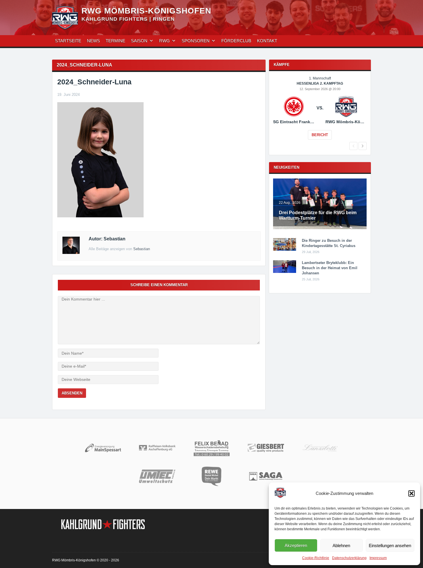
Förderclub (236, 40)
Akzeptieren (296, 545)
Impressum (378, 558)
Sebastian (141, 249)
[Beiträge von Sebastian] (71, 252)
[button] (411, 493)
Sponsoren (195, 40)
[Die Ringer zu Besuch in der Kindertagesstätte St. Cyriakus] (284, 250)
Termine (115, 40)
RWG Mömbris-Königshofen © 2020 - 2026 (85, 560)
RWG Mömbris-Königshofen (146, 10)
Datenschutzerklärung (349, 558)
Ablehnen (341, 545)
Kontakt (267, 40)
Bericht (320, 135)
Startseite (68, 40)
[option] (320, 112)
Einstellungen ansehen (390, 545)
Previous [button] (353, 146)
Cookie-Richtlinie (315, 558)
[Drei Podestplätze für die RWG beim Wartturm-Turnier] (320, 228)
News (93, 40)
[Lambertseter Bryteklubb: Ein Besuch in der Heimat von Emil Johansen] (284, 272)
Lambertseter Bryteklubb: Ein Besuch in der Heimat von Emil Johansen (329, 268)
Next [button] (363, 146)
